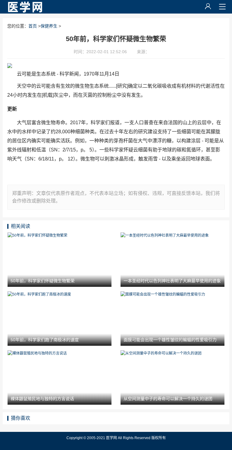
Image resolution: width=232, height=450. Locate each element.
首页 (32, 26)
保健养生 (48, 26)
